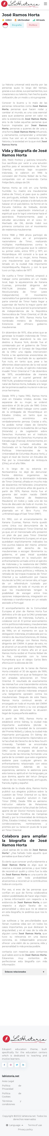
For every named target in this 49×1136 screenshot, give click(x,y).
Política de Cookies (11, 1095)
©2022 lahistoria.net (25, 1116)
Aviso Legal (8, 1081)
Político (33, 25)
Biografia (17, 25)
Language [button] (15, 1125)
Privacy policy (25, 1129)
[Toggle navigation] (45, 4)
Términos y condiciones (11, 1103)
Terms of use (35, 1125)
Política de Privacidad (11, 1087)
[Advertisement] (24, 56)
